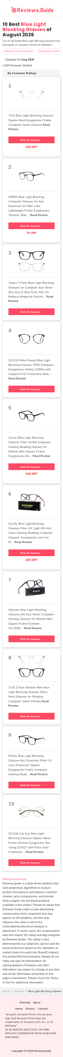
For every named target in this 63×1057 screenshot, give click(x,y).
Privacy (30, 1008)
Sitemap (25, 1002)
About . (38, 1002)
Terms (19, 1008)
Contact (43, 1008)
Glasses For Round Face (18, 51)
